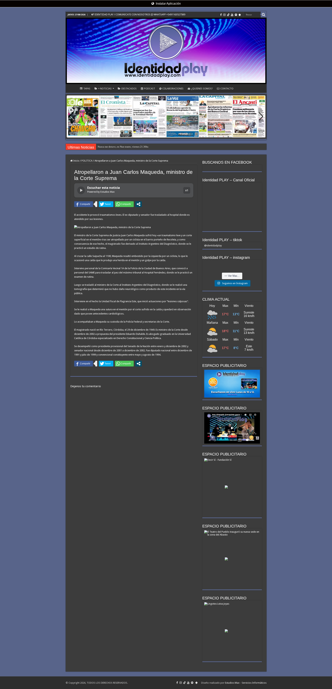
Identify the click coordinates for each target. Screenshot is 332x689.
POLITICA (86, 160)
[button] (261, 116)
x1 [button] (186, 190)
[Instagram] (224, 14)
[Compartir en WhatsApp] (124, 204)
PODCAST (149, 88)
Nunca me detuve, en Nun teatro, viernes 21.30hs (123, 146)
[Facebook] (221, 14)
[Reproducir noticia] (81, 190)
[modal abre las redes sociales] (138, 204)
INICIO (73, 88)
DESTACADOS (129, 88)
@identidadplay (213, 245)
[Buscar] (263, 14)
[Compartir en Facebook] (83, 204)
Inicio (76, 160)
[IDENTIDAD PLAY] (166, 51)
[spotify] (235, 14)
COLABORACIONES (172, 88)
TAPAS (86, 88)
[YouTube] (232, 14)
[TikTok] (228, 14)
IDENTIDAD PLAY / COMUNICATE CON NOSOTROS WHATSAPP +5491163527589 (139, 14)
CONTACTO (226, 88)
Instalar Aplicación (168, 3)
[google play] (239, 14)
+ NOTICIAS (105, 88)
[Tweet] (106, 204)
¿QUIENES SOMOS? (202, 88)
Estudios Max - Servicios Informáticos (245, 682)
